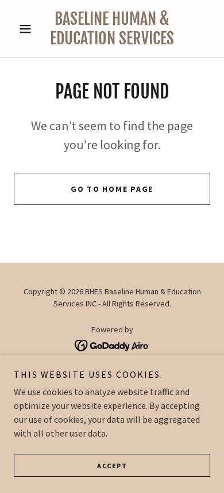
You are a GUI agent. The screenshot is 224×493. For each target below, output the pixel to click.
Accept (112, 465)
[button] (28, 28)
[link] (111, 28)
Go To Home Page (112, 189)
